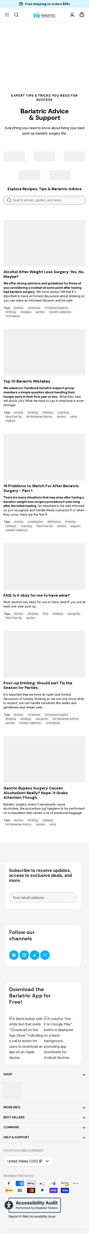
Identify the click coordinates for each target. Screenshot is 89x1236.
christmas (34, 307)
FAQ (45, 613)
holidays (26, 312)
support (10, 420)
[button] (82, 15)
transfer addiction (60, 312)
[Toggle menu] (7, 15)
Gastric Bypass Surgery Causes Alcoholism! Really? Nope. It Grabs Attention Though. (35, 792)
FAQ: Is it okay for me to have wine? (36, 595)
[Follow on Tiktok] (34, 955)
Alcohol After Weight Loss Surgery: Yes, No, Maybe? (43, 274)
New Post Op (13, 416)
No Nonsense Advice (39, 416)
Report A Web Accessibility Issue (32, 1216)
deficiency (54, 521)
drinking (11, 312)
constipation (35, 521)
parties (40, 312)
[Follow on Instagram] (24, 955)
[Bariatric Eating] (44, 15)
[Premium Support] (45, 955)
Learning (63, 412)
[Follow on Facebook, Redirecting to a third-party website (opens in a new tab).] (14, 955)
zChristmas (13, 316)
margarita (74, 613)
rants (73, 416)
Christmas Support (56, 307)
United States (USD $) (25, 1161)
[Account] (72, 15)
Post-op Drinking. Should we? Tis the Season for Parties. (37, 685)
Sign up (68, 899)
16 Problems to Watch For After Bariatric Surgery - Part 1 (41, 488)
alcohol (18, 307)
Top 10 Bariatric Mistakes (26, 381)
